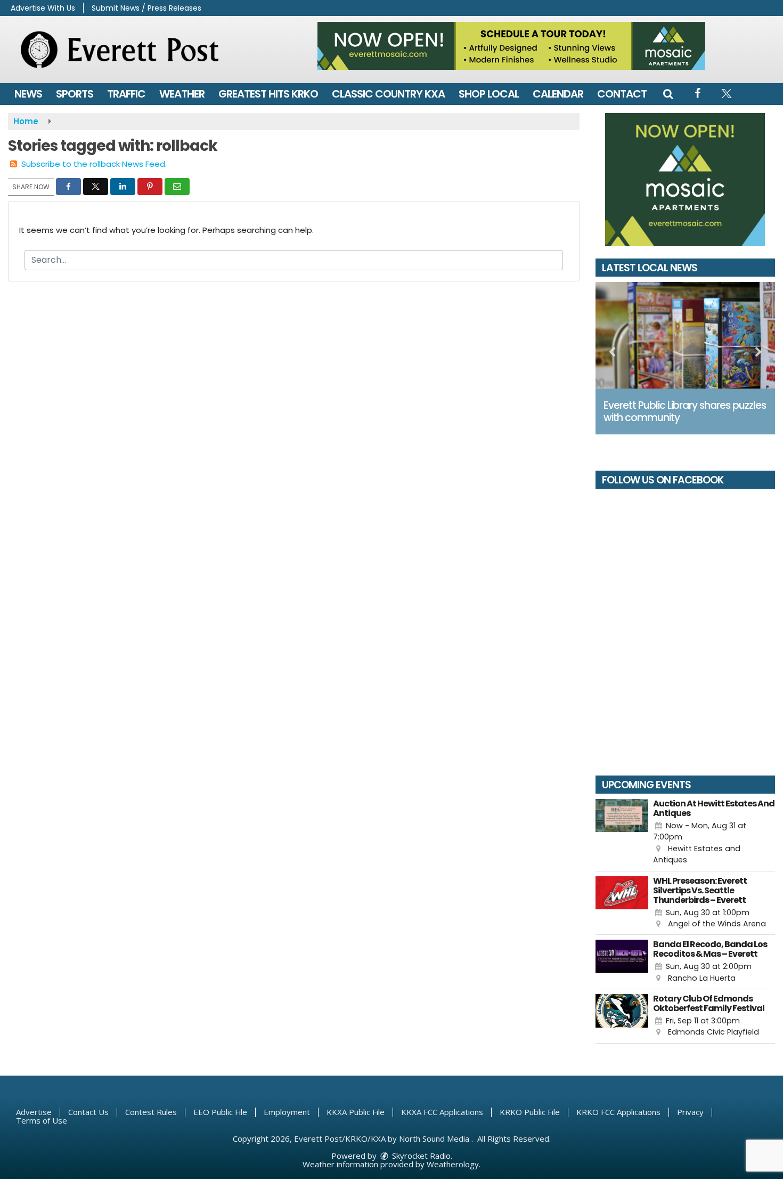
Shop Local (489, 93)
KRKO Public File (530, 1112)
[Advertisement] (511, 46)
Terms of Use (41, 1120)
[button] (667, 93)
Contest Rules (151, 1112)
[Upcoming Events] (622, 832)
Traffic (126, 93)
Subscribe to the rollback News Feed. (94, 163)
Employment (287, 1112)
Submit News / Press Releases (146, 8)
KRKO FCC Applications (618, 1112)
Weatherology (453, 1164)
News (28, 93)
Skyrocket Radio (420, 1155)
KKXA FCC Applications (442, 1112)
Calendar (558, 93)
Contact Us (88, 1112)
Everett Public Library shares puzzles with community (684, 411)
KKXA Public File (356, 1112)
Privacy (690, 1112)
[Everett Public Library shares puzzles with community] (686, 335)
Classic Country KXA (388, 93)
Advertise (34, 1112)
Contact (622, 93)
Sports (74, 93)
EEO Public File (220, 1112)
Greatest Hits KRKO (268, 93)
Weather (182, 93)
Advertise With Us (43, 8)
